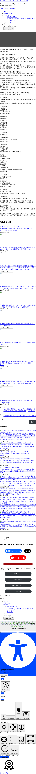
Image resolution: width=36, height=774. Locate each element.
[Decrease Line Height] (2, 700)
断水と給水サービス (19, 416)
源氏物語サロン (12, 17)
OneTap (9, 672)
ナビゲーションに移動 (21, 1)
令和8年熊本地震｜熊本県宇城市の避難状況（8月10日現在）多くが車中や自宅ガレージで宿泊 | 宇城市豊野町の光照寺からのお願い (18, 515)
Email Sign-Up (18, 579)
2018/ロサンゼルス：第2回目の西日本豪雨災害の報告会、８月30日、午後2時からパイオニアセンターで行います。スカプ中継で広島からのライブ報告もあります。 (18, 267)
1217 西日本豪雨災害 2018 (11, 409)
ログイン (10, 22)
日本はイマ (31, 411)
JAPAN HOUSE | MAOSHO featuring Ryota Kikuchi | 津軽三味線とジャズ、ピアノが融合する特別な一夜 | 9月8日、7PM (18, 470)
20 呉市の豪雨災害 (27, 409)
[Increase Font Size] (2, 673)
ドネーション (7, 603)
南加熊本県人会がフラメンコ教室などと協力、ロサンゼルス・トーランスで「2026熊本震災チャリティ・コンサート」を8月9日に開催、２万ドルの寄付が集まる (17, 483)
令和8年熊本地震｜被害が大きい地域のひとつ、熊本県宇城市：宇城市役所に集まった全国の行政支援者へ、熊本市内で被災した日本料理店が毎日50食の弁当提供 (18, 506)
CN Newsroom (18, 574)
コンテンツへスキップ (7, 1)
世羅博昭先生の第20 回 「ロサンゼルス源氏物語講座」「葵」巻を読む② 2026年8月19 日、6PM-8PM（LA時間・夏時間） (17, 446)
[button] (4, 24)
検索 (1, 419)
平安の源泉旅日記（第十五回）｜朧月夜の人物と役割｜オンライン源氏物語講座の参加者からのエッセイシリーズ (17, 462)
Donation (18, 591)
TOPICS (5, 605)
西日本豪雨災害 (31, 416)
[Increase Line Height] (2, 693)
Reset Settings (4, 757)
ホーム (5, 601)
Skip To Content (4, 755)
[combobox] (18, 626)
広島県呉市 (8, 416)
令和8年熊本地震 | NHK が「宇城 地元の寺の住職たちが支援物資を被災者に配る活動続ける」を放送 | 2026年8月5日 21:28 (18, 526)
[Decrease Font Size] (2, 679)
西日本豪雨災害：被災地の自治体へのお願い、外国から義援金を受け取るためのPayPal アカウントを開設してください (17, 363)
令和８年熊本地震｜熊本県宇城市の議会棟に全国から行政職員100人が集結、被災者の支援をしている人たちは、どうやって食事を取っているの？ (18, 492)
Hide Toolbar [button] (4, 675)
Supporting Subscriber (18, 585)
